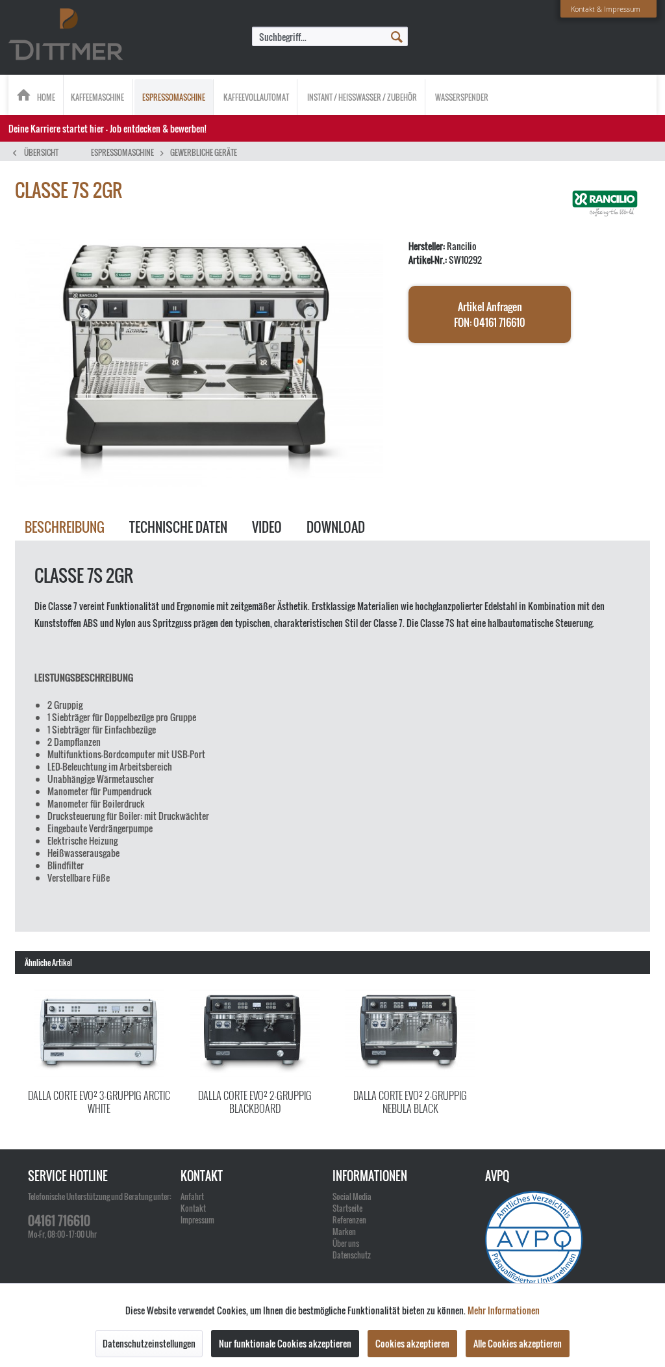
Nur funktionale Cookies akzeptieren (285, 1343)
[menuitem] (330, 36)
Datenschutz (351, 1254)
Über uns (345, 1243)
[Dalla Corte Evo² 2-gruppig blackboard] (255, 1032)
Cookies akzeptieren (412, 1343)
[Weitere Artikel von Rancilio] (605, 203)
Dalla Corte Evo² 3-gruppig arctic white (99, 1102)
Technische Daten (178, 527)
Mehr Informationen (504, 1310)
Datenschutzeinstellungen (149, 1343)
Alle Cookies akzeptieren (517, 1343)
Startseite (347, 1208)
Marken (344, 1231)
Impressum (197, 1219)
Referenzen (349, 1219)
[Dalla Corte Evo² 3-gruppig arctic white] (99, 1032)
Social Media (351, 1196)
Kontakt (193, 1208)
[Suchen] (396, 36)
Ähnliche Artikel (48, 962)
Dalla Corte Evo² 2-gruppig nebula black (410, 1102)
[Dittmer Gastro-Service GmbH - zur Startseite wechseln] (65, 35)
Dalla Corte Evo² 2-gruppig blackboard (255, 1102)
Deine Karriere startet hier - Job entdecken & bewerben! (107, 128)
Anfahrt (192, 1196)
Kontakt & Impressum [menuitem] (605, 9)
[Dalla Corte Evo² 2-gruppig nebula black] (410, 1032)
